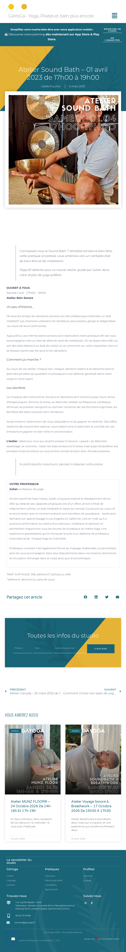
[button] (13, 938)
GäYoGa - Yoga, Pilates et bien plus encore (51, 16)
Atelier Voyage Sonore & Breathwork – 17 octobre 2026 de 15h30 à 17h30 (91, 806)
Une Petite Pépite (110, 939)
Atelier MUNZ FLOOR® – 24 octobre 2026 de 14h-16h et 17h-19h (31, 806)
